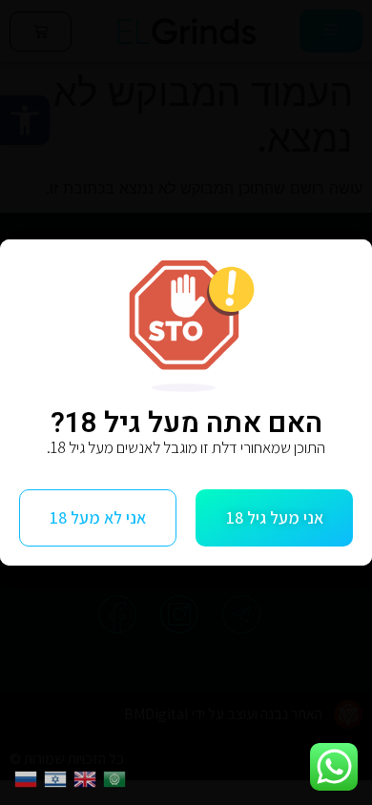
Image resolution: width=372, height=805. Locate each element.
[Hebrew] (58, 777)
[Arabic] (118, 777)
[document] (186, 402)
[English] (88, 777)
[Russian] (29, 777)
